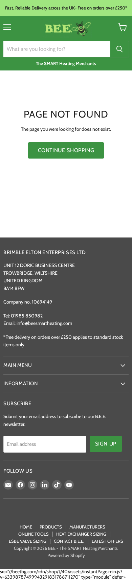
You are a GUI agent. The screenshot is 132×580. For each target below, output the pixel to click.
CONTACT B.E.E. (69, 541)
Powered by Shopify (66, 555)
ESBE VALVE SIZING (27, 541)
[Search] (119, 49)
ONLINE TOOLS (33, 534)
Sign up (105, 443)
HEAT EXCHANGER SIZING (81, 534)
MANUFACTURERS (87, 527)
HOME (26, 527)
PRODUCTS (51, 527)
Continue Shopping (66, 150)
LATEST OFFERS (107, 541)
